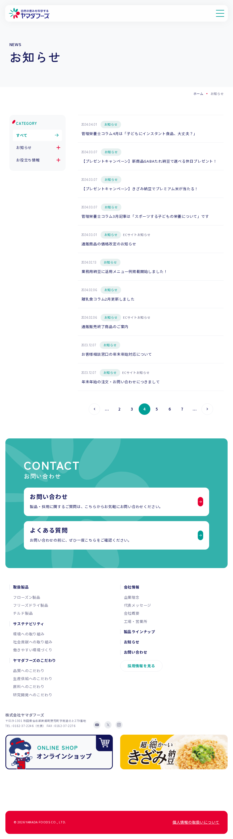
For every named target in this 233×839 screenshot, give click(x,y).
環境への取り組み (28, 634)
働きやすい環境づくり (32, 649)
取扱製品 (21, 587)
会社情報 (132, 587)
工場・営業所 (135, 621)
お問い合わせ (135, 652)
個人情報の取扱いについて (195, 822)
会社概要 (132, 613)
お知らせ (24, 147)
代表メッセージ (137, 605)
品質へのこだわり (28, 670)
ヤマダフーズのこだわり (34, 660)
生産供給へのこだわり (32, 678)
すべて (21, 135)
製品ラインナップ (139, 631)
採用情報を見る (141, 665)
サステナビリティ (28, 623)
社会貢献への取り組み (32, 642)
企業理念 (132, 597)
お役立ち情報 (28, 160)
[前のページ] (94, 409)
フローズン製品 (26, 597)
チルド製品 (23, 613)
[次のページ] (207, 409)
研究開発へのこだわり (32, 694)
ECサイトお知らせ (136, 234)
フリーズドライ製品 (30, 605)
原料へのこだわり (28, 686)
